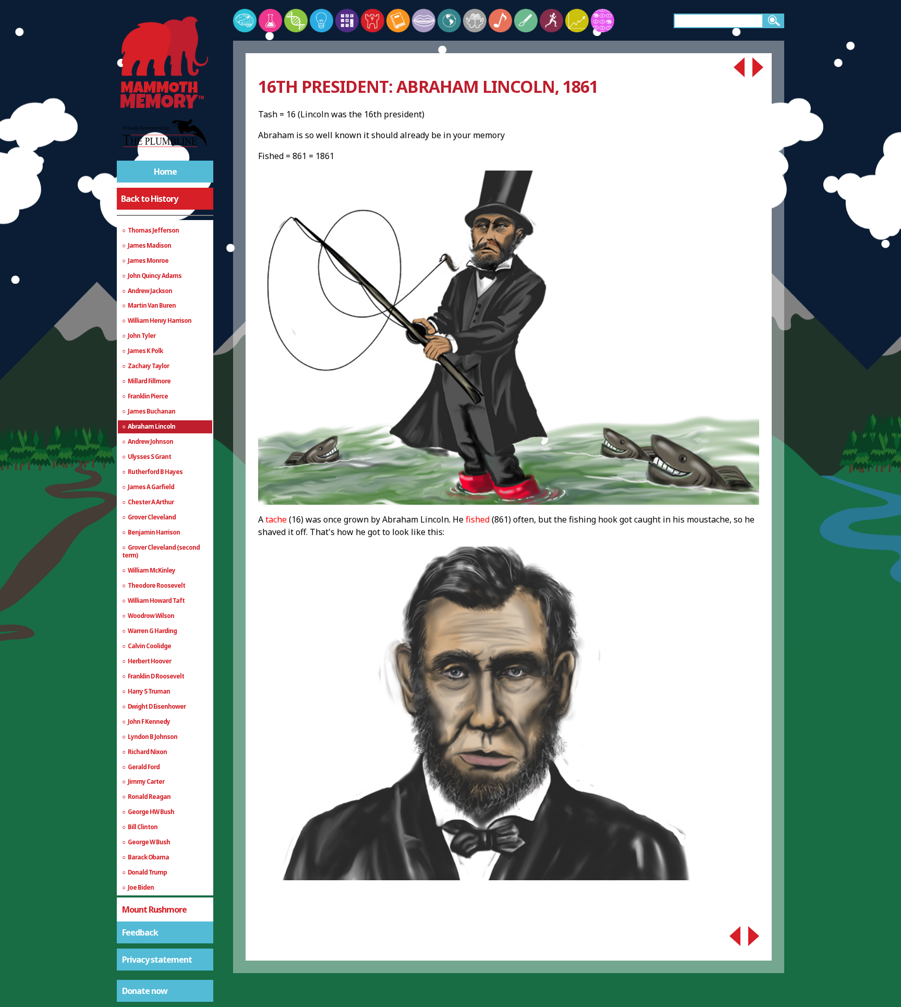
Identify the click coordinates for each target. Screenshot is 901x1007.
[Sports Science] (551, 20)
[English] (398, 20)
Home (165, 171)
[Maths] (347, 20)
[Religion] (474, 20)
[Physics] (321, 20)
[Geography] (449, 20)
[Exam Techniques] (602, 20)
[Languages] (423, 20)
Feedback (140, 932)
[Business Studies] (577, 20)
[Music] (500, 20)
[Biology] (296, 20)
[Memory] (245, 20)
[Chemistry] (270, 20)
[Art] (526, 20)
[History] (372, 20)
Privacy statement (157, 959)
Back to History (149, 198)
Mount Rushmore (154, 909)
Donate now (144, 991)
